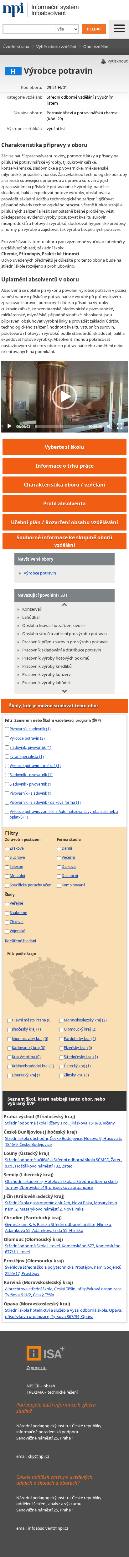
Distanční (70, 875)
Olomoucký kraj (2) (80, 1029)
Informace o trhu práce (65, 465)
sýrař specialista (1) (27, 756)
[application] (64, 397)
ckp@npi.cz (38, 1456)
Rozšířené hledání (20, 940)
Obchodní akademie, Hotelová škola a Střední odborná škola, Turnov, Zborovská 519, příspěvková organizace (62, 1184)
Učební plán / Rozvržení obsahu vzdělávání (64, 522)
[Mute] (109, 426)
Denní (67, 848)
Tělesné (16, 866)
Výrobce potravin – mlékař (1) (35, 765)
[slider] (59, 426)
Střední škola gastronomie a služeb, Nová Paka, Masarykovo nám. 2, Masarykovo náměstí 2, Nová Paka (61, 1206)
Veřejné (16, 903)
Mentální (17, 875)
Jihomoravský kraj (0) (30, 1038)
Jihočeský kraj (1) (26, 1029)
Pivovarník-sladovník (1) (30, 728)
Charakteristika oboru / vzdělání (64, 484)
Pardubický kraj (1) (80, 1038)
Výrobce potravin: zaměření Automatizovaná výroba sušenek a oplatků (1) (64, 814)
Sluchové (17, 857)
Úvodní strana (16, 46)
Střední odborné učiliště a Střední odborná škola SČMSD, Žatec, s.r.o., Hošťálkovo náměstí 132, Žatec (63, 1163)
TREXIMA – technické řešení (52, 1392)
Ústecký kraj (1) (77, 1065)
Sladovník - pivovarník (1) (31, 774)
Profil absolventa (64, 503)
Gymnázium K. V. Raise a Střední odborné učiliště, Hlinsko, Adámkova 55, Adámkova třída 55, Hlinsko (58, 1227)
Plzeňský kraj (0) (78, 1047)
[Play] (9, 426)
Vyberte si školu (64, 447)
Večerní (68, 857)
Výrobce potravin (40, 573)
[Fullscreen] (119, 426)
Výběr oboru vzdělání (56, 46)
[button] (64, 396)
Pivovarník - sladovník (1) (31, 793)
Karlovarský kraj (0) (28, 1047)
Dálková (69, 866)
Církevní (16, 921)
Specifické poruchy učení (31, 884)
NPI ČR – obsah (41, 1386)
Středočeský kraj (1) (81, 1056)
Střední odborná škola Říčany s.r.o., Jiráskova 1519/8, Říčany (60, 1123)
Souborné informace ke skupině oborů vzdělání (64, 541)
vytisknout (118, 61)
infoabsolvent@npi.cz (48, 1528)
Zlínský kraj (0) (76, 1074)
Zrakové (17, 848)
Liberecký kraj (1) (27, 1074)
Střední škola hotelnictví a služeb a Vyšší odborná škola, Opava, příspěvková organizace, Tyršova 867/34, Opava (63, 1313)
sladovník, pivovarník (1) (30, 747)
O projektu (37, 1367)
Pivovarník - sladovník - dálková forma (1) (45, 802)
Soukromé (18, 912)
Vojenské (17, 930)
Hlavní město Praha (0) (32, 1019)
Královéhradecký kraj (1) (33, 1065)
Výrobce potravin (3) (27, 738)
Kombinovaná (73, 884)
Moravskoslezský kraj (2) (85, 1019)
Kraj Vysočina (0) (26, 1056)
